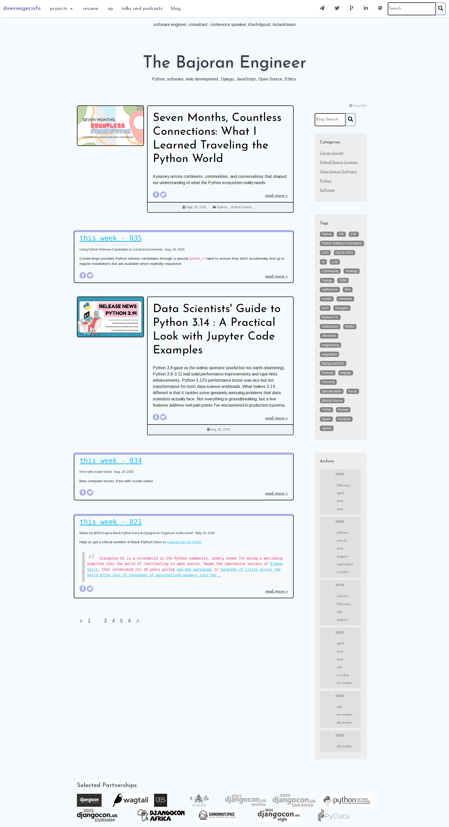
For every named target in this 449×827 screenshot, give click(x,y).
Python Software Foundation (342, 243)
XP (110, 8)
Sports (326, 419)
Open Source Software (338, 172)
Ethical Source (332, 400)
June (340, 509)
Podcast (327, 373)
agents (327, 428)
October (343, 572)
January (343, 533)
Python (222, 207)
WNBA (349, 326)
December (344, 723)
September (345, 564)
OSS (325, 252)
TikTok (326, 410)
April (340, 493)
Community (330, 271)
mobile (327, 299)
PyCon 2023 (344, 252)
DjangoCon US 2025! (184, 542)
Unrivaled (345, 299)
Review (343, 410)
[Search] (440, 9)
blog (176, 8)
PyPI (325, 308)
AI (323, 262)
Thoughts (341, 308)
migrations (329, 354)
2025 (339, 522)
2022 (339, 696)
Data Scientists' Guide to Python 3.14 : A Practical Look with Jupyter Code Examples (217, 330)
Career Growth (332, 153)
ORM (343, 280)
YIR (341, 234)
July (339, 612)
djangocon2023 (333, 363)
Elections (344, 419)
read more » (276, 196)
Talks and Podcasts (142, 8)
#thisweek (329, 336)
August (342, 557)
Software (327, 190)
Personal (328, 382)
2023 (339, 633)
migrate (345, 373)
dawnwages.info (22, 8)
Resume (90, 8)
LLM (335, 262)
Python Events (241, 207)
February (344, 485)
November (344, 683)
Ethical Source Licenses (339, 162)
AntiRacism (330, 326)
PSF (354, 234)
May (340, 501)
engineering (330, 345)
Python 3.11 (330, 317)
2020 (339, 735)
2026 (339, 474)
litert (348, 289)
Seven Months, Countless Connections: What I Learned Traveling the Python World (217, 138)
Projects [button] (59, 8)
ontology (351, 271)
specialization (331, 391)
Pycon (352, 391)
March (342, 541)
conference (330, 289)
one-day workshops (194, 569)
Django (327, 280)
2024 (339, 585)
